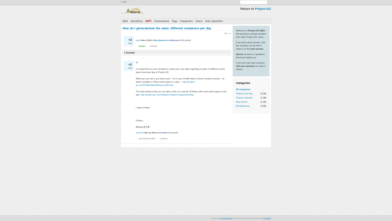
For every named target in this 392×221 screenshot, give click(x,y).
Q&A (125, 21)
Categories (186, 21)
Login (124, 2)
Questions (137, 21)
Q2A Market (267, 218)
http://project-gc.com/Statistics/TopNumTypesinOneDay (167, 94)
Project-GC (263, 8)
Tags (174, 21)
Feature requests (244, 97)
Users (199, 21)
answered (140, 133)
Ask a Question (214, 21)
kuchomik (163, 133)
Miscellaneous (243, 106)
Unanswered (161, 21)
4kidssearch (175, 40)
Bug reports (241, 102)
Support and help (244, 93)
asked (138, 40)
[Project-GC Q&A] (133, 11)
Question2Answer (226, 218)
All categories (243, 89)
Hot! (148, 21)
